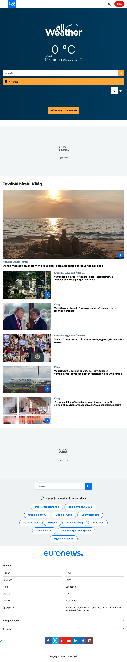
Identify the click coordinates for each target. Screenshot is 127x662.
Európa (6, 572)
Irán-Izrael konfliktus (47, 506)
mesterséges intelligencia (76, 530)
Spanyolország (90, 514)
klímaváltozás (44, 530)
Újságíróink (9, 607)
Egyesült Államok (63, 538)
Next (5, 586)
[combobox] (63, 73)
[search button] (121, 73)
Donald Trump (64, 514)
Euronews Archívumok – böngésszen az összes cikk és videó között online (93, 609)
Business (7, 579)
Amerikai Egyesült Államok (69, 272)
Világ (57, 304)
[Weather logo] (63, 31)
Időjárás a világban (63, 110)
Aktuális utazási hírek (15, 261)
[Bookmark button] (80, 59)
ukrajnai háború (37, 514)
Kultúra (69, 593)
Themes (7, 565)
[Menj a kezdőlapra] (12, 4)
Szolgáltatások (11, 620)
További (7, 629)
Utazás (6, 593)
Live (119, 3)
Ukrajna (52, 522)
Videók (6, 600)
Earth (68, 579)
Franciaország (74, 522)
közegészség (31, 522)
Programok (71, 600)
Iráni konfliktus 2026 (80, 506)
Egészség (98, 522)
